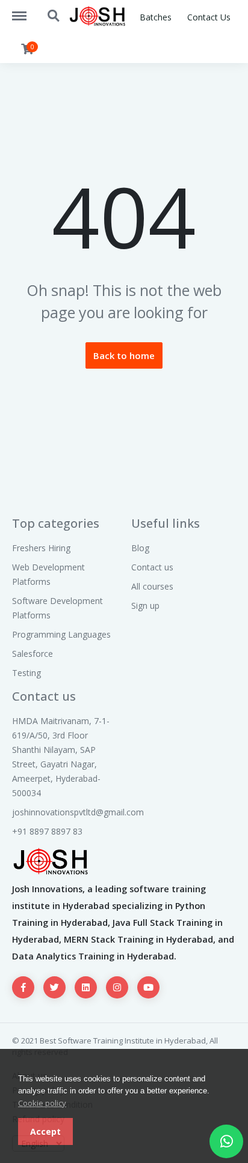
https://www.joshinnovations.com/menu (25, 10)
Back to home (124, 355)
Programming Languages (61, 634)
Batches (156, 17)
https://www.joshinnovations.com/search (54, 10)
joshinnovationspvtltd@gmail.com (78, 812)
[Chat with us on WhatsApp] (226, 1141)
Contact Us (209, 17)
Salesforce (32, 653)
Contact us (152, 567)
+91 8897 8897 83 (47, 831)
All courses (152, 586)
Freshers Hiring (41, 548)
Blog (140, 548)
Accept (45, 1131)
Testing (26, 672)
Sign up (145, 605)
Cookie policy (42, 1103)
